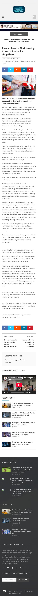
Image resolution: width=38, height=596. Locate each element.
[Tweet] (10, 70)
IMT (29, 61)
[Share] (4, 70)
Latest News (6, 58)
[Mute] (30, 392)
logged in (17, 360)
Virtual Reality (15, 58)
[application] (19, 384)
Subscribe (22, 580)
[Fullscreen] (33, 392)
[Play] (5, 392)
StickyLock (18, 593)
